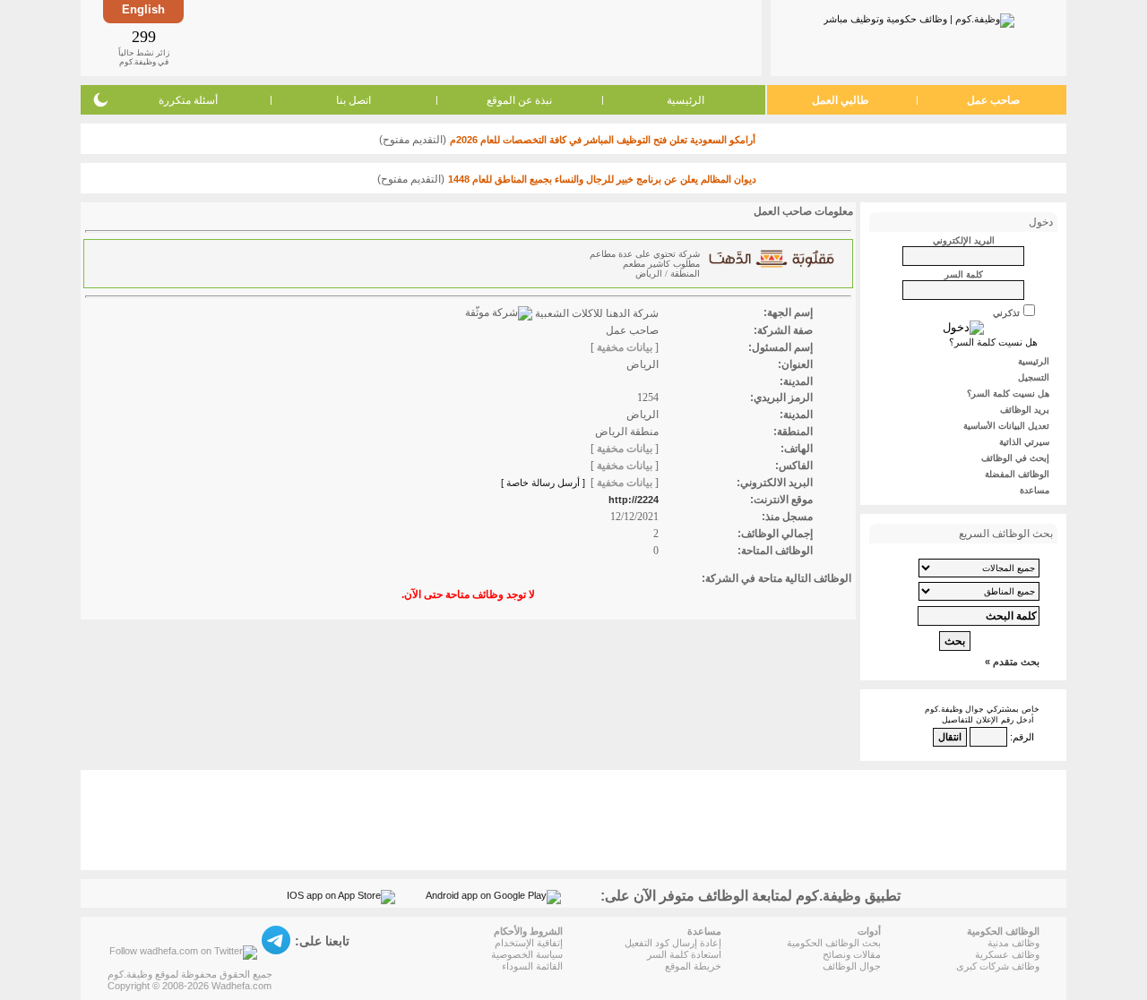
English (143, 9)
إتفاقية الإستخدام (529, 942)
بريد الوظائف (1024, 410)
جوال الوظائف (852, 966)
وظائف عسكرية (1007, 954)
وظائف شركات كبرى (997, 966)
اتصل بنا (353, 100)
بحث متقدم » (1012, 661)
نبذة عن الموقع (519, 100)
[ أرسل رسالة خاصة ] (543, 482)
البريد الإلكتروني (964, 240)
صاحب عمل (993, 100)
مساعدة (1034, 490)
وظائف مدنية (1013, 942)
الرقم (1023, 736)
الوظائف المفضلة (1017, 474)
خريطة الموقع (693, 966)
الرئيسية (685, 100)
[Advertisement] (471, 37)
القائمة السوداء (532, 966)
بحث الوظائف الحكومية (834, 942)
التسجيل (1033, 377)
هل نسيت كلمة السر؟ (993, 342)
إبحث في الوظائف (1015, 458)
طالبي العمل (840, 100)
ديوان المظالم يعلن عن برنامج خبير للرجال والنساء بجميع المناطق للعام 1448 (602, 179)
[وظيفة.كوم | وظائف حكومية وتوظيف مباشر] (919, 17)
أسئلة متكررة (188, 100)
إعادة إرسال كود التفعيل (673, 942)
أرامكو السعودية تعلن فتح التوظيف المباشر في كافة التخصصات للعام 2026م (602, 139)
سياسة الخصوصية (527, 954)
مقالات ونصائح (852, 954)
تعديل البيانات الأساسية (1006, 426)
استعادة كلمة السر (684, 954)
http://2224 (633, 499)
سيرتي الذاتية (1024, 442)
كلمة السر (963, 274)
